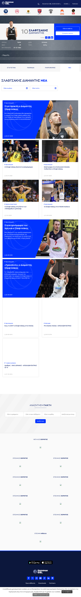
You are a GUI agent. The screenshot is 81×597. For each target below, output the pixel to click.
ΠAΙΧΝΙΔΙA (30, 67)
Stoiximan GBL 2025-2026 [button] (51, 3)
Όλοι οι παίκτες (67, 28)
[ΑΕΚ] (6, 12)
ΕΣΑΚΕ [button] (66, 3)
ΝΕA (69, 67)
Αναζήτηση (40, 421)
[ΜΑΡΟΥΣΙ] (63, 12)
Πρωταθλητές (30, 583)
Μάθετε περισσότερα (41, 594)
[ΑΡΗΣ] (18, 12)
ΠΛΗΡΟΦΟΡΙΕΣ (50, 67)
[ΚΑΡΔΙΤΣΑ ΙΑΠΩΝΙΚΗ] (40, 12)
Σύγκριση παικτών (67, 33)
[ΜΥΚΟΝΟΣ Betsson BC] (74, 12)
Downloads (42, 583)
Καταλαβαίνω (67, 591)
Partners (75, 3)
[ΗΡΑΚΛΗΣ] (29, 12)
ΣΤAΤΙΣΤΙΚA (11, 67)
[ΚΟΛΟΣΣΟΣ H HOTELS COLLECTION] (51, 12)
